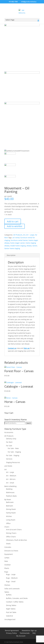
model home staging (18, 246)
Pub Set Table (11, 612)
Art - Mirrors (10, 479)
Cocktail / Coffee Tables (14, 602)
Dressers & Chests (11, 551)
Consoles (7, 547)
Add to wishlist (14, 226)
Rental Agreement (12, 630)
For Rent (9, 442)
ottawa (29, 246)
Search (28, 423)
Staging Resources (13, 462)
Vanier (34, 246)
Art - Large (30, 235)
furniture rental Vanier (19, 240)
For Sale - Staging (14, 452)
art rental (16, 237)
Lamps (6, 558)
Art (24, 235)
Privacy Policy (11, 633)
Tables (6, 592)
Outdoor (7, 565)
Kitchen (9, 516)
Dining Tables (11, 605)
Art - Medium (11, 476)
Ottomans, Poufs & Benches (16, 540)
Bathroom (10, 502)
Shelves (7, 585)
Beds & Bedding (10, 486)
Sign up (26, 348)
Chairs (6, 527)
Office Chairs (11, 537)
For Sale (9, 446)
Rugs (6, 572)
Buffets (9, 595)
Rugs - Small (10, 581)
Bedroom (9, 506)
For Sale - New (13, 448)
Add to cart (12, 221)
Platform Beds (11, 496)
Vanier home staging (12, 248)
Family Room (11, 513)
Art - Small (10, 483)
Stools (8, 543)
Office (8, 523)
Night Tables (10, 609)
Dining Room (11, 509)
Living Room (10, 520)
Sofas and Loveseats (12, 588)
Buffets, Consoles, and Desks (17, 598)
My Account (20, 636)
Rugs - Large (10, 574)
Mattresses (10, 492)
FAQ (34, 633)
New (6, 561)
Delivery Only (11, 439)
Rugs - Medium (12, 578)
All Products (17, 235)
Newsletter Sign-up (29, 630)
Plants (6, 568)
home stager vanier (17, 243)
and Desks (8, 466)
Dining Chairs (11, 533)
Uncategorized (9, 619)
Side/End (9, 616)
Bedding (9, 489)
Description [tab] (11, 255)
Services (9, 459)
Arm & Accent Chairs (14, 529)
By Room (7, 499)
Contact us (12, 348)
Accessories (8, 432)
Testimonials (25, 633)
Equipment (8, 554)
